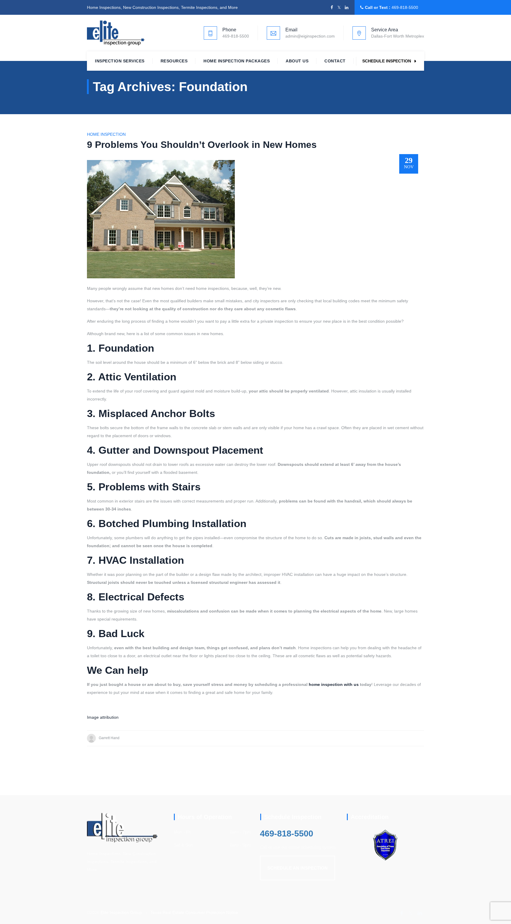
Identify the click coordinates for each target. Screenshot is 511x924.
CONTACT (335, 61)
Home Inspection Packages (236, 61)
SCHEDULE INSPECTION (386, 61)
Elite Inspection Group (121, 912)
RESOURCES (174, 61)
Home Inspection (106, 134)
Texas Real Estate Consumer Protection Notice (194, 912)
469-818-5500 (405, 7)
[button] (297, 868)
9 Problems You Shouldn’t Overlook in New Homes (202, 144)
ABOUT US (297, 61)
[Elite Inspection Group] (116, 33)
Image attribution (103, 717)
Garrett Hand (109, 738)
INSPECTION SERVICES (120, 61)
